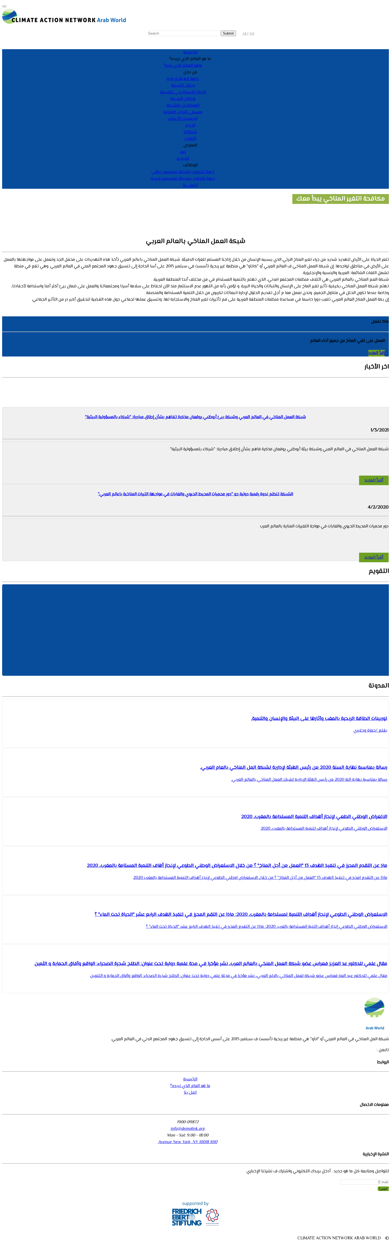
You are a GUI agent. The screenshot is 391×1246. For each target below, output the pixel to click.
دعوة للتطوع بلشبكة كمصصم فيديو (183, 178)
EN (251, 33)
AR (244, 33)
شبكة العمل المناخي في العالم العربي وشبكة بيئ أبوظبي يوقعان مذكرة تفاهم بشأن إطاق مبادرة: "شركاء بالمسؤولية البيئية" (195, 417)
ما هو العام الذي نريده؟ (190, 1086)
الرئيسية (190, 52)
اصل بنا (190, 1092)
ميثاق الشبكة (183, 85)
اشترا (383, 1189)
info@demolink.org (187, 1129)
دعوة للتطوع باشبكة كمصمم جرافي (182, 172)
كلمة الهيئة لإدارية (183, 79)
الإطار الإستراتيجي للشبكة (183, 92)
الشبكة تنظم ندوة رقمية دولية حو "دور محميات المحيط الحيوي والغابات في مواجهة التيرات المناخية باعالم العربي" (195, 494)
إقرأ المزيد (376, 353)
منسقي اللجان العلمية (182, 112)
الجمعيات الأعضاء (183, 119)
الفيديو (183, 159)
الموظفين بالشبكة (183, 105)
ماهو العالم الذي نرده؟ (183, 65)
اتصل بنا (190, 185)
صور (183, 152)
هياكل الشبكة (183, 99)
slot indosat (20, 299)
